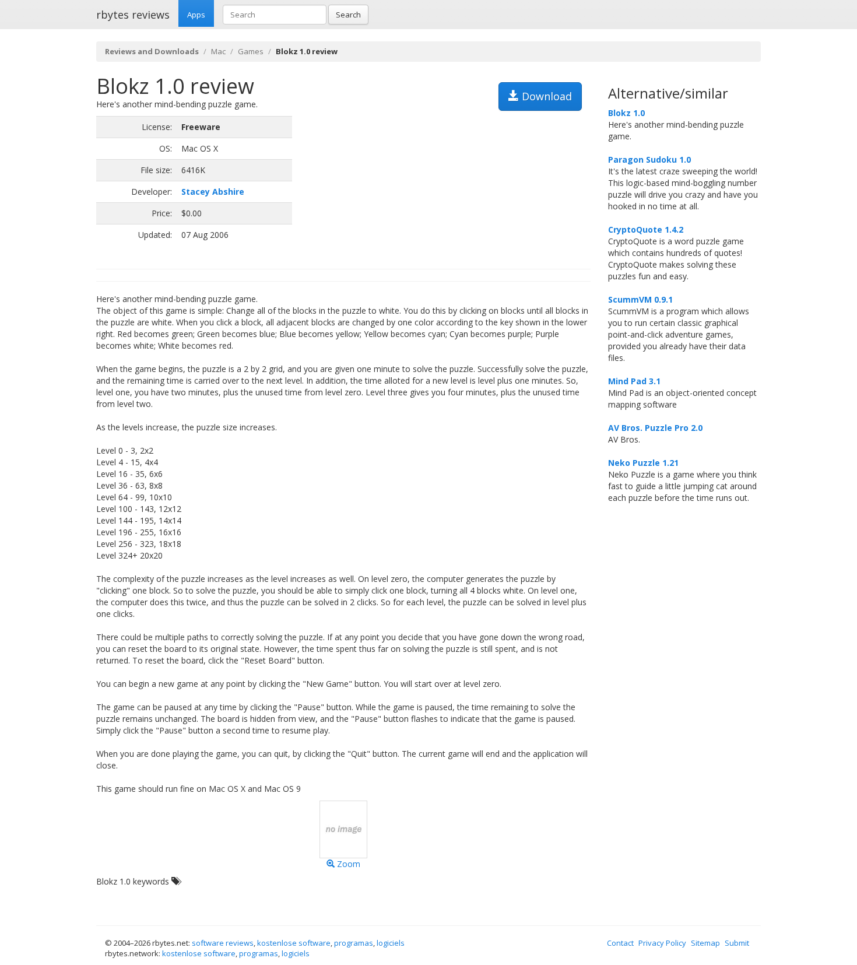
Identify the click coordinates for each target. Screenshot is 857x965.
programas (353, 943)
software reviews (223, 943)
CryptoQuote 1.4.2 (645, 229)
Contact (620, 943)
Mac (218, 51)
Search (348, 14)
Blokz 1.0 (626, 112)
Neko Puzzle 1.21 (643, 462)
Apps (196, 14)
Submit (737, 943)
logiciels (391, 943)
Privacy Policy (662, 943)
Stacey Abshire (212, 191)
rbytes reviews (133, 15)
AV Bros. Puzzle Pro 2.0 (655, 427)
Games (251, 51)
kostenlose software (294, 943)
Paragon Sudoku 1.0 (649, 159)
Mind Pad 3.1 (634, 381)
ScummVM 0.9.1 (640, 299)
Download (545, 96)
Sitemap (705, 943)
